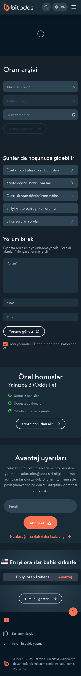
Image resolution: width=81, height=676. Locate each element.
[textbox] (19, 86)
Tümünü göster (36, 599)
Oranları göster (21, 129)
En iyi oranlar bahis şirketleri (44, 562)
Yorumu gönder (21, 331)
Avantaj (65, 577)
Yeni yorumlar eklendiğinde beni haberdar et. (39, 346)
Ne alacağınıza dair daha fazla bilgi (38, 536)
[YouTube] (6, 620)
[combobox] (40, 86)
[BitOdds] (18, 7)
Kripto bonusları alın (37, 424)
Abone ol (37, 523)
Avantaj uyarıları (40, 458)
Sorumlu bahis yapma (27, 643)
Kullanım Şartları (23, 634)
